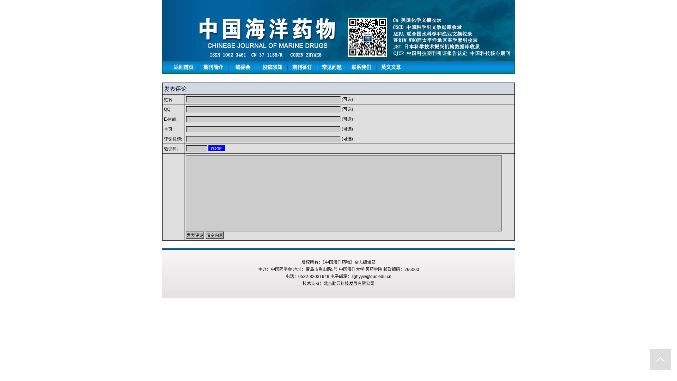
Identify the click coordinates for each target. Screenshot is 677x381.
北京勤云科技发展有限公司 (349, 283)
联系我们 (361, 67)
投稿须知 (272, 67)
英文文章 (391, 67)
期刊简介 (213, 67)
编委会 (243, 67)
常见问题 (332, 67)
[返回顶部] (660, 359)
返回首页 (184, 67)
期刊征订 (302, 67)
